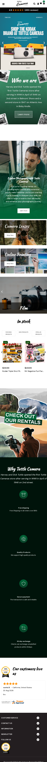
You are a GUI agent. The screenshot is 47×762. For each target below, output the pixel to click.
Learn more (23, 114)
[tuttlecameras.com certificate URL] (23, 702)
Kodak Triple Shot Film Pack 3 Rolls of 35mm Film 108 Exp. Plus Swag (12, 371)
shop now (10, 235)
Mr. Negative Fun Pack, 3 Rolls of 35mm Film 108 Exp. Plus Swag (35, 371)
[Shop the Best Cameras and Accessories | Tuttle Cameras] (22, 3)
